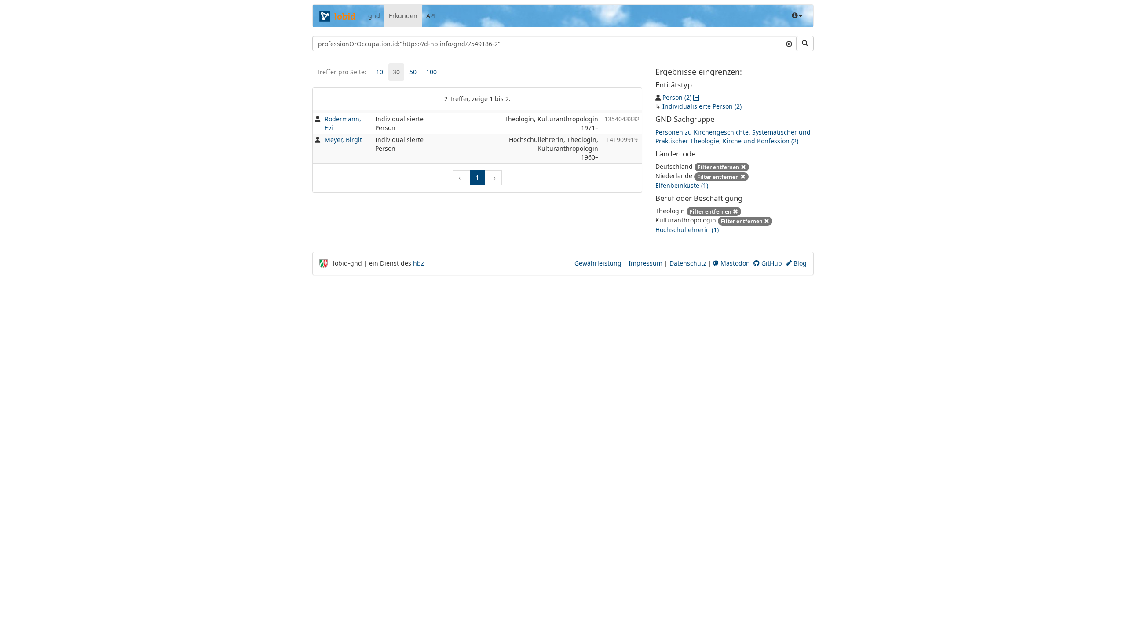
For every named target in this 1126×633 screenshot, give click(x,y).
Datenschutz (687, 263)
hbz (418, 263)
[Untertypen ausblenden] (696, 97)
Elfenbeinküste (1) (681, 185)
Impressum (645, 263)
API (431, 15)
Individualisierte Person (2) (702, 106)
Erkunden (403, 15)
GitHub (771, 263)
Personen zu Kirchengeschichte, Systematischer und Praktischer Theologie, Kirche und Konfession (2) (733, 136)
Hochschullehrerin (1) (687, 230)
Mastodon (734, 263)
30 (396, 72)
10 (379, 72)
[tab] (380, 72)
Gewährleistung (597, 263)
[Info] (797, 16)
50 (413, 72)
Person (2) (676, 97)
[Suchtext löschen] (789, 43)
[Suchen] (805, 43)
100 (431, 72)
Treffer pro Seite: (341, 72)
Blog (799, 263)
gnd (374, 15)
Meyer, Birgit (343, 139)
